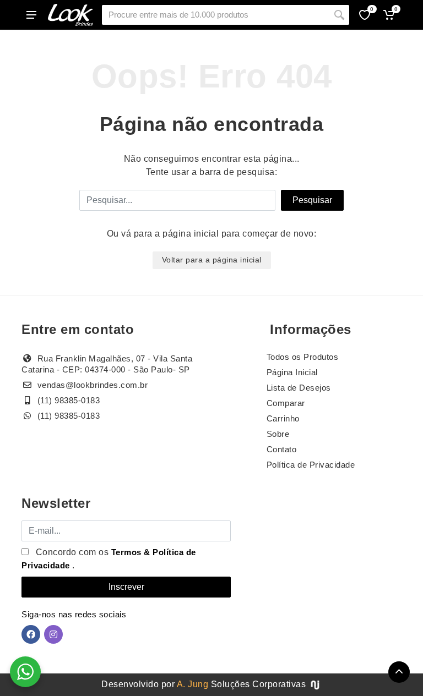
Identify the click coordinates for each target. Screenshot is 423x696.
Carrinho (283, 418)
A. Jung (193, 684)
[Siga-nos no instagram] (53, 634)
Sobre (278, 434)
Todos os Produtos (303, 356)
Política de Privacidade (311, 464)
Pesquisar (312, 200)
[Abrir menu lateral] (31, 15)
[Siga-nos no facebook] (30, 634)
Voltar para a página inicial (212, 259)
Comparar (286, 403)
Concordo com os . (108, 558)
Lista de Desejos (299, 387)
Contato (282, 449)
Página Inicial (292, 372)
